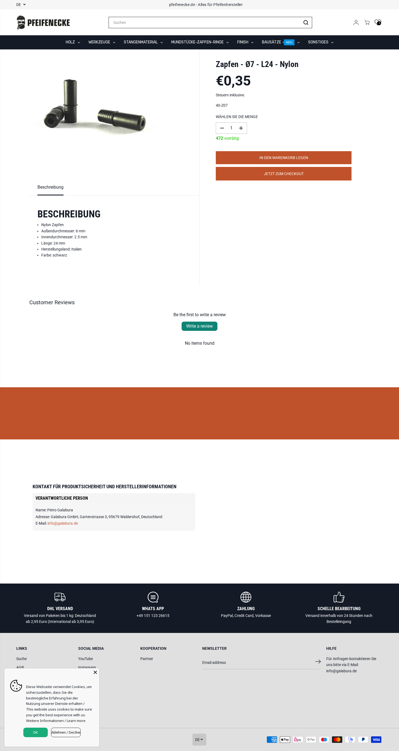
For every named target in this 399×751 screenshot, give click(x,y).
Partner (146, 659)
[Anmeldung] (356, 22)
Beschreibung (50, 187)
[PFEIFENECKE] (43, 22)
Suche (21, 659)
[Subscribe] (318, 662)
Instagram (87, 667)
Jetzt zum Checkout (284, 174)
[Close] (95, 672)
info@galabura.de (62, 523)
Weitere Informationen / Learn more (56, 720)
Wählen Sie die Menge (237, 117)
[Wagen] (367, 22)
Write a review (199, 326)
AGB (20, 667)
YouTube (85, 659)
